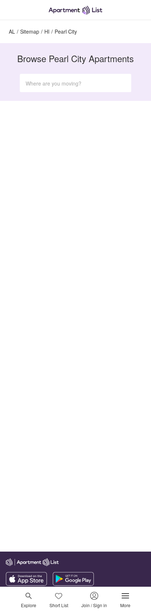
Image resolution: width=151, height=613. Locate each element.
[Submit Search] (122, 83)
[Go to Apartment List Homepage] (75, 10)
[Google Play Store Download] (73, 583)
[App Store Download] (26, 583)
